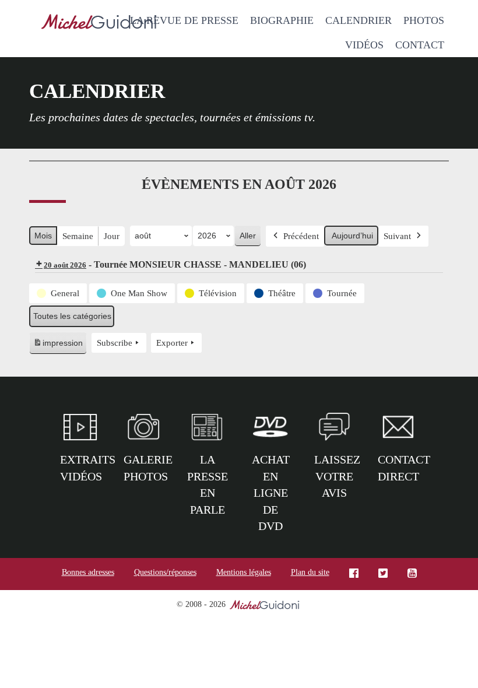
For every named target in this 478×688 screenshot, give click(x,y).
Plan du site (310, 572)
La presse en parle (207, 484)
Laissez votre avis (337, 476)
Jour (111, 236)
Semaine (77, 236)
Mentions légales (243, 572)
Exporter (172, 342)
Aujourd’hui (352, 235)
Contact (419, 45)
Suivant (397, 236)
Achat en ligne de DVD (271, 492)
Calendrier (358, 20)
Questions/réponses (165, 572)
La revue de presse (184, 20)
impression (58, 346)
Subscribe (114, 342)
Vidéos (364, 45)
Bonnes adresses (88, 572)
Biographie (282, 20)
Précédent (301, 236)
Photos (423, 20)
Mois (43, 235)
